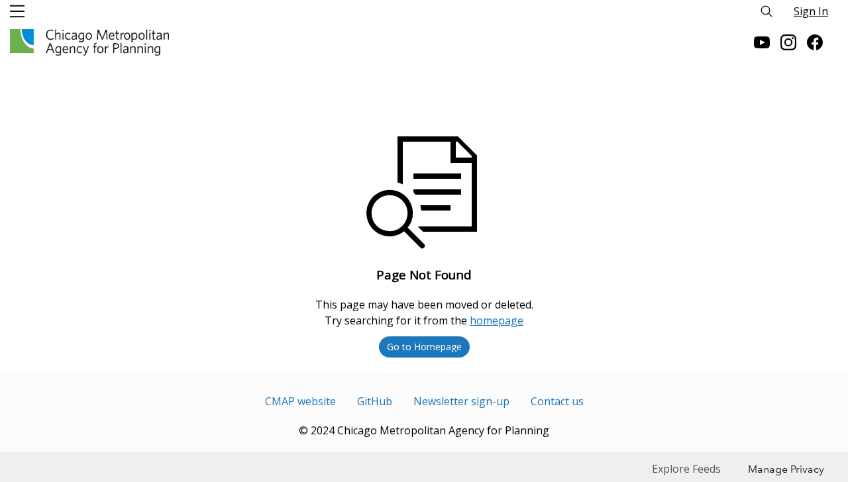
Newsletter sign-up (461, 401)
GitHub (374, 401)
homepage (496, 320)
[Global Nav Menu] (17, 11)
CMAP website (300, 401)
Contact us (557, 401)
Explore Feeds (686, 468)
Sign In (811, 11)
